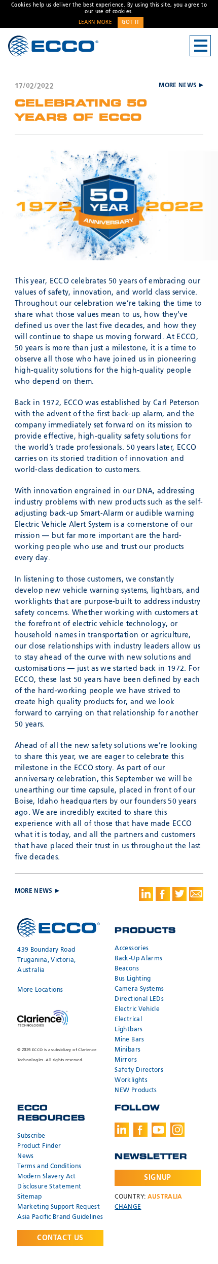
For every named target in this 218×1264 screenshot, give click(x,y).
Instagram (177, 1130)
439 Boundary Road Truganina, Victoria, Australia (46, 960)
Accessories (132, 949)
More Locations (40, 990)
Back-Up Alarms (138, 959)
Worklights (131, 1080)
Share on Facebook (163, 894)
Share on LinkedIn (146, 894)
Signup (157, 1177)
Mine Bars (129, 1040)
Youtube (159, 1130)
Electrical (128, 1020)
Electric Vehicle (137, 1009)
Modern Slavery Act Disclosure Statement (49, 1182)
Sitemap (29, 1197)
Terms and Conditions (49, 1167)
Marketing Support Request (58, 1207)
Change (128, 1207)
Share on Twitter (179, 894)
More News (178, 86)
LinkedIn (122, 1130)
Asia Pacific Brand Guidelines (60, 1217)
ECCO (53, 46)
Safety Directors (139, 1070)
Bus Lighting (133, 979)
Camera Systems (139, 989)
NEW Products (136, 1091)
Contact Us (60, 1238)
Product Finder (39, 1146)
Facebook (140, 1130)
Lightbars (128, 1030)
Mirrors (125, 1060)
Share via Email (196, 894)
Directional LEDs (139, 999)
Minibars (127, 1050)
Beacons (126, 969)
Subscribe (31, 1136)
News (25, 1156)
